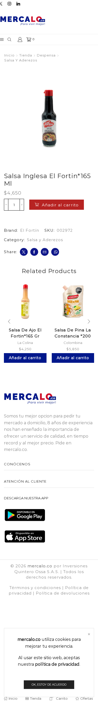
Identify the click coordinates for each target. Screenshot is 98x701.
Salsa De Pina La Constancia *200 (73, 332)
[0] (26, 39)
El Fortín (29, 230)
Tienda (25, 55)
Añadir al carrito (60, 204)
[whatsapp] (55, 252)
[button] (9, 321)
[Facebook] (34, 252)
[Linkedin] (18, 4)
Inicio (9, 55)
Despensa (46, 55)
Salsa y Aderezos (20, 60)
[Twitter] (24, 252)
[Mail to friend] (45, 252)
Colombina (73, 343)
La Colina (25, 343)
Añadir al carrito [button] (25, 357)
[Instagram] (9, 4)
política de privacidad (57, 664)
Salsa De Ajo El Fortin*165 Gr (25, 332)
